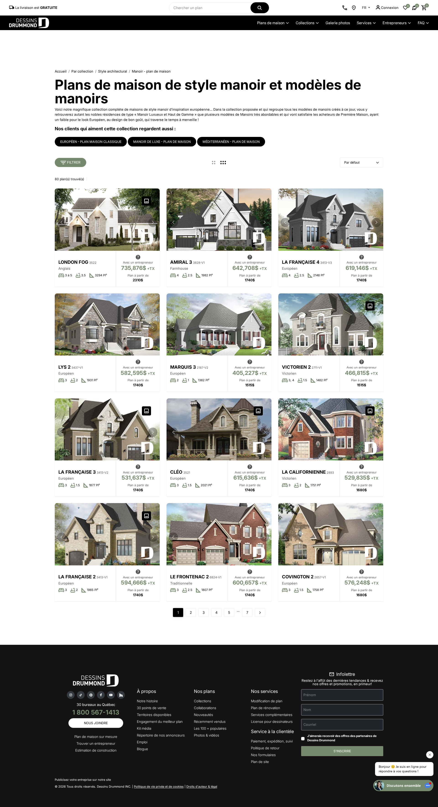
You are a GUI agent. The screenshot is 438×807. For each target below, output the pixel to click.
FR (364, 7)
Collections (305, 23)
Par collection (82, 71)
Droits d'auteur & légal (201, 786)
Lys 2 (64, 367)
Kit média (144, 728)
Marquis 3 (183, 367)
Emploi (142, 742)
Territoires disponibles (154, 715)
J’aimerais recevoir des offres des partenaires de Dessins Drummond (342, 738)
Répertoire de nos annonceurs (161, 735)
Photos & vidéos (206, 735)
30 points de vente (151, 708)
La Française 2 (77, 577)
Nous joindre (96, 723)
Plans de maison (270, 23)
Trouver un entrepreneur (95, 743)
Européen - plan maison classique (90, 142)
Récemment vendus (210, 721)
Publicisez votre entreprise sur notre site (83, 779)
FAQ (421, 23)
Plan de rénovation (265, 708)
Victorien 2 (296, 367)
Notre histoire (147, 701)
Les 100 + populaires (210, 728)
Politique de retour (265, 748)
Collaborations (205, 708)
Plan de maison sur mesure (95, 736)
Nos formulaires (263, 755)
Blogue (142, 749)
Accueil (61, 71)
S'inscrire (342, 751)
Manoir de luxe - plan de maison (162, 142)
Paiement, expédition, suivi (272, 741)
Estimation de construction (96, 750)
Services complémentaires (271, 715)
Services (364, 23)
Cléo (176, 472)
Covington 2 (297, 577)
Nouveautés (203, 715)
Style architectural (112, 71)
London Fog (73, 262)
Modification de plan (266, 701)
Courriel (309, 724)
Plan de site (260, 762)
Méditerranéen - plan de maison (231, 142)
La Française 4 (300, 262)
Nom (307, 709)
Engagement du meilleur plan (160, 721)
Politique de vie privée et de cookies (159, 786)
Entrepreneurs (395, 23)
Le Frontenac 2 (189, 577)
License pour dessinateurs (272, 721)
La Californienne (304, 472)
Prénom (309, 694)
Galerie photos (338, 23)
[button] (152, 222)
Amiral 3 (181, 262)
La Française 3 (77, 472)
